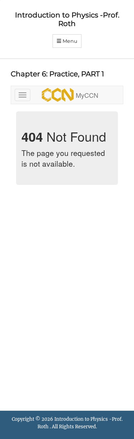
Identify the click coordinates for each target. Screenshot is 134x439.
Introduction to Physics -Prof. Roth (67, 19)
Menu (70, 41)
